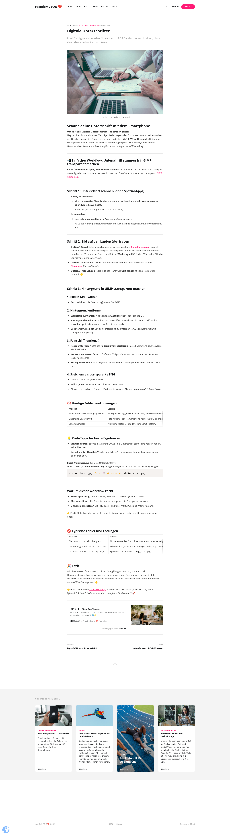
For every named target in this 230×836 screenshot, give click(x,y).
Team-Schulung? (97, 589)
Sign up (119, 824)
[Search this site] (167, 7)
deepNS (104, 6)
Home (70, 6)
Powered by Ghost (187, 824)
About (114, 6)
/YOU (78, 6)
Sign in (175, 6)
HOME (110, 824)
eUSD (95, 6)
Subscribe (188, 6)
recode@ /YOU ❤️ (48, 6)
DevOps (72, 25)
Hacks (87, 6)
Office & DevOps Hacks (89, 25)
